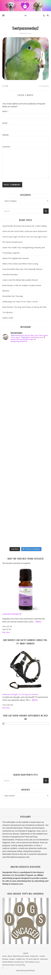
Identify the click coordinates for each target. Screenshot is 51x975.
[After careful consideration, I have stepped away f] (10, 359)
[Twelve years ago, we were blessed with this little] (10, 520)
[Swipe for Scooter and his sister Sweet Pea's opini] (10, 540)
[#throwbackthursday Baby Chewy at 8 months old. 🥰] (10, 490)
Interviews (44, 959)
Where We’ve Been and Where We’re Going (20, 263)
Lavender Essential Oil (11, 614)
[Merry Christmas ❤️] (10, 379)
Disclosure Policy (8, 965)
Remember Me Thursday (12, 296)
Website (5, 135)
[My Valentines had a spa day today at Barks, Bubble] (10, 500)
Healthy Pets (20, 959)
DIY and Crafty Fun (32, 959)
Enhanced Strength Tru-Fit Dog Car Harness (20, 694)
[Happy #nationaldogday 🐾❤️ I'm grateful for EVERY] (10, 390)
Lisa (6, 86)
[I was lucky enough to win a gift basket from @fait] (10, 430)
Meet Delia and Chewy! (21, 956)
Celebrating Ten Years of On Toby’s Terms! (20, 301)
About (10, 956)
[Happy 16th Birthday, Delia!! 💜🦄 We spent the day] (10, 369)
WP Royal (31, 970)
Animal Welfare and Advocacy (13, 962)
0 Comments (44, 86)
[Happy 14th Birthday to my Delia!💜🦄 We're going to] (10, 480)
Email (5, 123)
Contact (42, 956)
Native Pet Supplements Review (15, 258)
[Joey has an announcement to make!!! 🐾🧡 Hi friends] (10, 349)
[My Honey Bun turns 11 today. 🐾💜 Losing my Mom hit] (10, 410)
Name (5, 111)
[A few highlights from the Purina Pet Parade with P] (10, 510)
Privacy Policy (20, 965)
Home (4, 956)
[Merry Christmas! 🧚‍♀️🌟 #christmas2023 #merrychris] (10, 530)
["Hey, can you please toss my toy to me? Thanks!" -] (10, 470)
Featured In (34, 956)
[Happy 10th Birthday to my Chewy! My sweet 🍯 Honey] (10, 460)
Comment (6, 147)
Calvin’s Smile (7, 318)
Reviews (5, 959)
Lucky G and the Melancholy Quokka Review (20, 280)
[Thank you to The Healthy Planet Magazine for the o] (10, 450)
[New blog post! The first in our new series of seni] (10, 440)
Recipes (12, 959)
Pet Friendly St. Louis (32, 962)
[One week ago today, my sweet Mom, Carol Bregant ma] (10, 420)
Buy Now (6, 632)
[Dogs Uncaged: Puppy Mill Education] (25, 921)
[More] (38, 622)
